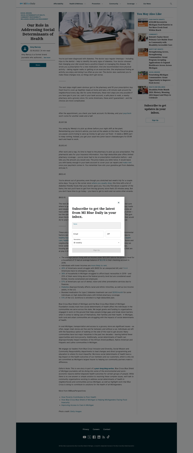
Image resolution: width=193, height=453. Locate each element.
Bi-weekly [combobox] (78, 242)
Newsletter (77, 239)
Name (75, 224)
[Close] (118, 202)
